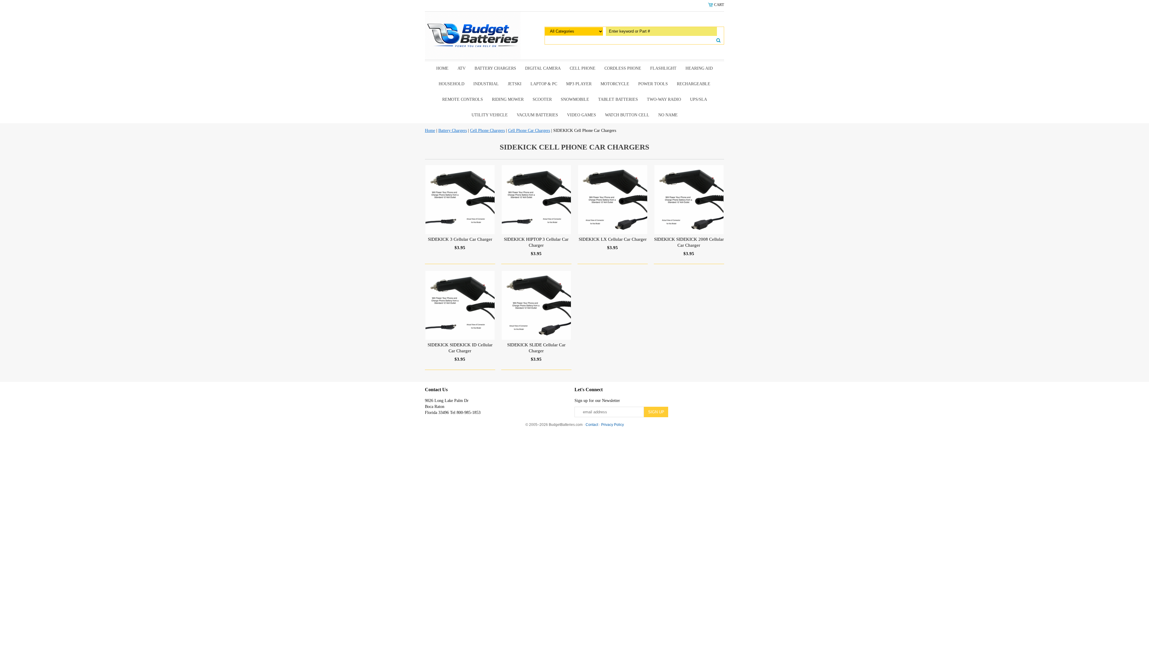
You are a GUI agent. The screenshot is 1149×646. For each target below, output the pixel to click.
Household (451, 84)
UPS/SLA (698, 99)
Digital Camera (543, 68)
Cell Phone (582, 68)
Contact (592, 425)
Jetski (515, 84)
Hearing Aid (699, 68)
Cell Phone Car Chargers (529, 130)
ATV (462, 68)
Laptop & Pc (544, 84)
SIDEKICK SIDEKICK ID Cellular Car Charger (460, 347)
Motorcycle (615, 84)
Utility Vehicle (490, 115)
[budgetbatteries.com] (473, 35)
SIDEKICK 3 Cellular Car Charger (460, 239)
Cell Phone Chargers (487, 130)
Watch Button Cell (627, 115)
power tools (653, 84)
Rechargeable (693, 84)
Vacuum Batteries (537, 115)
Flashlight (663, 68)
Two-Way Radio (664, 99)
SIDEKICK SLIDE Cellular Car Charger (536, 347)
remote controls (462, 99)
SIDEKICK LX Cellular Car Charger (613, 239)
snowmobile (575, 99)
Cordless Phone (622, 68)
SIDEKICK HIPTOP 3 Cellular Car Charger (536, 242)
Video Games (581, 115)
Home (442, 68)
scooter (542, 99)
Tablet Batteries (618, 99)
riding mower (508, 99)
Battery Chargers (495, 68)
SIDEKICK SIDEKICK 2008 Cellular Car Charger (689, 242)
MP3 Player (579, 84)
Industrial (486, 84)
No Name (668, 115)
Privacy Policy (612, 425)
